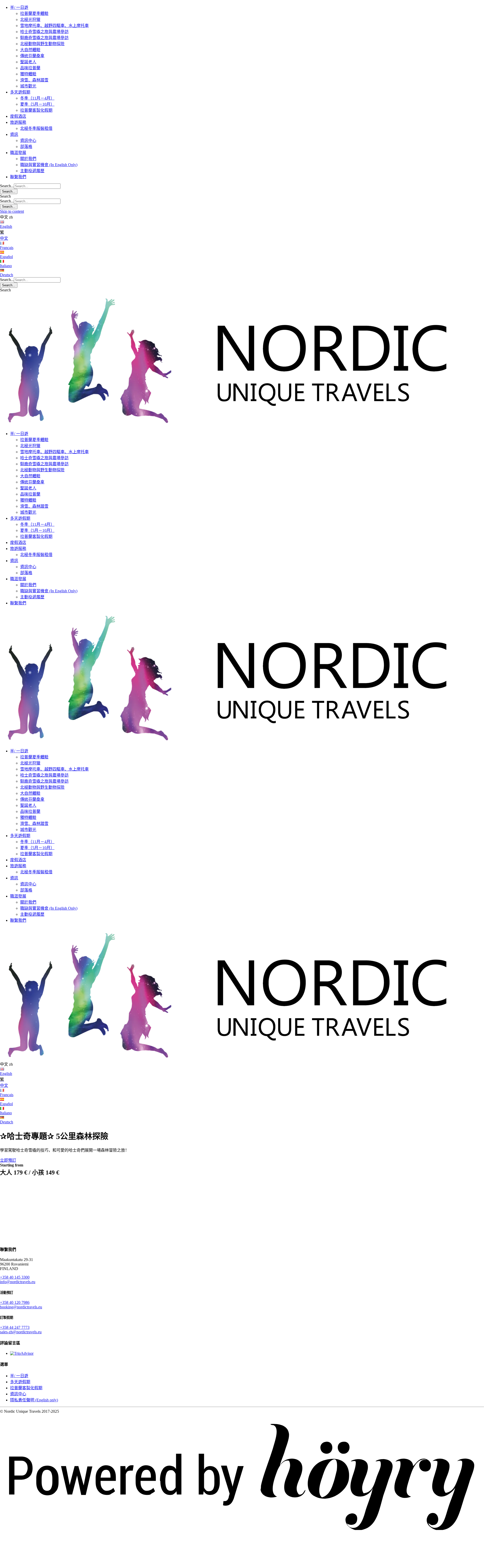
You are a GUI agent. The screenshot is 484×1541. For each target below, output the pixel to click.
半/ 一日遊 (19, 7)
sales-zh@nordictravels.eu (21, 1332)
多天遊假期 (20, 92)
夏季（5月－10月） (37, 104)
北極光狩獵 (30, 19)
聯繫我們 (18, 177)
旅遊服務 (18, 122)
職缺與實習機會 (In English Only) (48, 165)
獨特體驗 (28, 74)
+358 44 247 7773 (14, 1327)
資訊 (14, 134)
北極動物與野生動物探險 (42, 44)
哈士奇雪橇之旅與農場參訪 (44, 31)
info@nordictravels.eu (17, 1282)
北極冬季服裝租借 (36, 128)
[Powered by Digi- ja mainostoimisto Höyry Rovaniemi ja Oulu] (242, 1538)
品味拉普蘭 (30, 68)
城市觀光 (28, 86)
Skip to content (12, 211)
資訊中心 (28, 140)
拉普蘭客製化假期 (36, 110)
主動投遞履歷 (32, 171)
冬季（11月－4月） (37, 98)
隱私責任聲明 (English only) (34, 1400)
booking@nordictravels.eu (21, 1307)
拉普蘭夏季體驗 (34, 13)
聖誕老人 (28, 62)
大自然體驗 (30, 50)
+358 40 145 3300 (14, 1277)
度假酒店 (18, 116)
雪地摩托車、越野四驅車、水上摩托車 (54, 25)
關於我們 (28, 159)
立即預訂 (8, 1160)
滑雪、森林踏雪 (34, 80)
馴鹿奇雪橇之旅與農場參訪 (44, 38)
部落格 (26, 146)
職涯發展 (18, 152)
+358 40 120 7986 (14, 1302)
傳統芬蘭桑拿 (32, 56)
